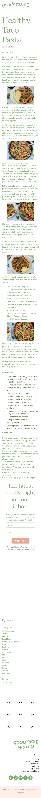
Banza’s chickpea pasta (17, 110)
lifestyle (5, 657)
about (36, 754)
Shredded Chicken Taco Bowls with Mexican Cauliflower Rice (22, 291)
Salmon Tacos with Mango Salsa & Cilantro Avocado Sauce (21, 314)
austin (4, 633)
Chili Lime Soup (13, 307)
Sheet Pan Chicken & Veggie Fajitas (22, 301)
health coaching (32, 761)
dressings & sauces (10, 641)
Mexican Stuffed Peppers (17, 287)
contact (35, 756)
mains (5, 47)
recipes (11, 47)
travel (5, 670)
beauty (5, 636)
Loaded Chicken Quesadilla (18, 319)
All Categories (8, 631)
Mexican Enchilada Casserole (19, 295)
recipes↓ (35, 766)
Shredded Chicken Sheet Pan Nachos (22, 304)
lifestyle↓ (35, 763)
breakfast (6, 639)
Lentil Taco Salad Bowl (16, 310)
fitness (5, 649)
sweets (5, 668)
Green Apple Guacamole (17, 298)
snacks (5, 665)
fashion (5, 647)
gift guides (7, 652)
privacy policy (33, 768)
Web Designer (27, 790)
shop (37, 759)
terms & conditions (31, 771)
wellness (6, 673)
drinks (5, 644)
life (3, 655)
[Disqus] (20, 585)
